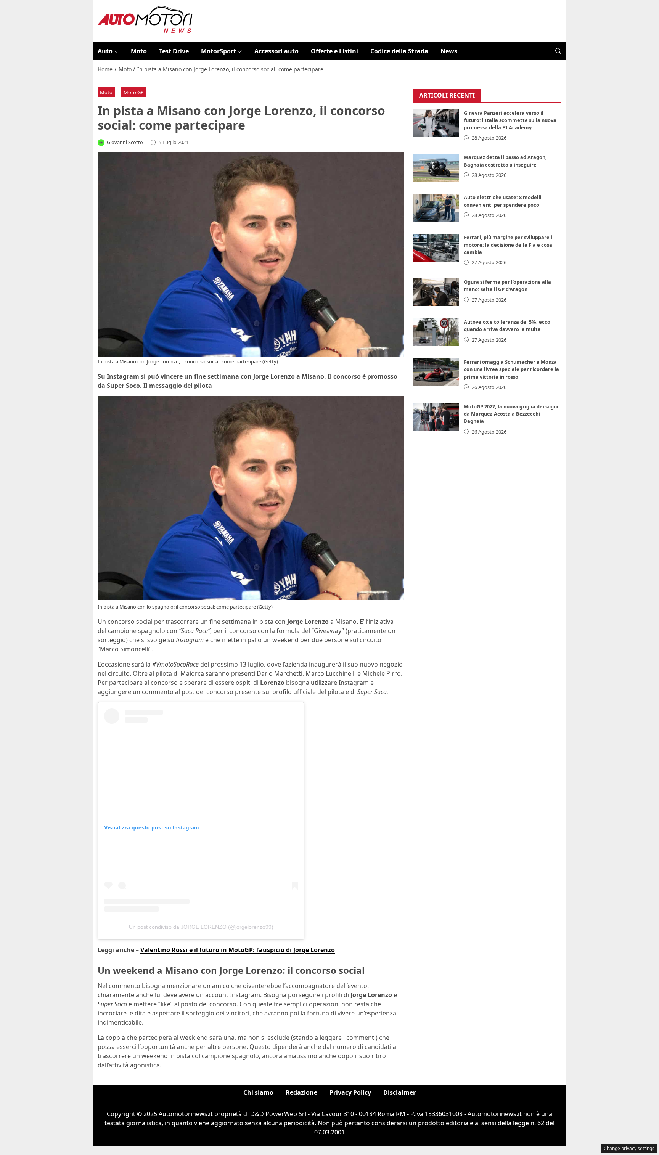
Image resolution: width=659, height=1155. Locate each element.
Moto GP (134, 92)
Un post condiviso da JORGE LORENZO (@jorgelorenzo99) (201, 927)
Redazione (301, 1092)
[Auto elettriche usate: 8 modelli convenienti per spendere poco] (436, 208)
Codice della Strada (399, 51)
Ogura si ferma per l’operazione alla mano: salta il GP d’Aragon (507, 285)
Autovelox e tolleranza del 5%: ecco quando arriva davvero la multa (507, 325)
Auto (105, 51)
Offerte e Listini (334, 51)
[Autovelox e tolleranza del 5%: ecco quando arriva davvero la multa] (436, 332)
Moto (139, 51)
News (448, 51)
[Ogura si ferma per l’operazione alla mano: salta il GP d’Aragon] (436, 292)
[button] (558, 51)
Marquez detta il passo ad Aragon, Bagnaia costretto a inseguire (505, 161)
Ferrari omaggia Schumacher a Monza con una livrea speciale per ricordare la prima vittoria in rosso (511, 369)
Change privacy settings (629, 1148)
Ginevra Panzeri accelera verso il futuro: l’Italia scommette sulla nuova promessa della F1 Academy (510, 120)
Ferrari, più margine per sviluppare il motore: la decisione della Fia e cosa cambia (509, 244)
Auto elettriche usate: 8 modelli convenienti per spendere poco (503, 201)
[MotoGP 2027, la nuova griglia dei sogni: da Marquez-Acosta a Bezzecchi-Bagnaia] (436, 417)
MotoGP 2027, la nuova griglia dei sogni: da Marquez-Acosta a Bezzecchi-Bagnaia (512, 413)
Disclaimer (399, 1092)
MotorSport (218, 51)
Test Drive (174, 51)
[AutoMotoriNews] (145, 20)
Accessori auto (276, 51)
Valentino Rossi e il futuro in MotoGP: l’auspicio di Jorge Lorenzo (237, 950)
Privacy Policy (350, 1092)
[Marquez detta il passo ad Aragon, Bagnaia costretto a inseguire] (436, 168)
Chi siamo (258, 1092)
